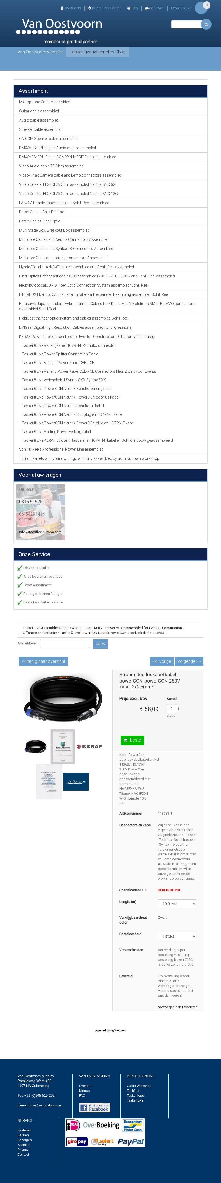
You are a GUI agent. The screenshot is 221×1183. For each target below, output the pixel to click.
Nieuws (84, 1091)
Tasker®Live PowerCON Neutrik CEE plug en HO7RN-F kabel (72, 414)
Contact (23, 1155)
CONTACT (156, 8)
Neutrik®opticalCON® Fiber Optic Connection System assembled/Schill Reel (83, 285)
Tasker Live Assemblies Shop (97, 51)
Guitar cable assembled (39, 111)
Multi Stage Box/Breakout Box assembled (54, 230)
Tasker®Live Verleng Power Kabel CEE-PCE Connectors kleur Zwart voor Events (89, 371)
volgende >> (189, 661)
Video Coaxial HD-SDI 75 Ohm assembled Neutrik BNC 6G (67, 184)
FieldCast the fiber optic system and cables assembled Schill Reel (74, 318)
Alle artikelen (27, 643)
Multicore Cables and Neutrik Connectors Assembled (63, 239)
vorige (165, 661)
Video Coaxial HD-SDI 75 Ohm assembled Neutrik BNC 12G (68, 193)
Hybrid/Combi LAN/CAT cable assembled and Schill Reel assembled (76, 267)
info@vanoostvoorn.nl (46, 1105)
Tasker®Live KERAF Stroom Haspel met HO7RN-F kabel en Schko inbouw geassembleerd (97, 440)
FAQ (135, 8)
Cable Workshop (139, 1086)
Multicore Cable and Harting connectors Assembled (62, 258)
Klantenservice (106, 8)
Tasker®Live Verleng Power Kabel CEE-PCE (58, 363)
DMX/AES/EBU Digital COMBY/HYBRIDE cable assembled (67, 157)
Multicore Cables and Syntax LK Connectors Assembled (66, 248)
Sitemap (24, 1145)
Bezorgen (25, 1140)
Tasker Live (135, 1100)
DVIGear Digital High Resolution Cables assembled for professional (75, 327)
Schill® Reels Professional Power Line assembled (61, 449)
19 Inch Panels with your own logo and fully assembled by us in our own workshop (89, 458)
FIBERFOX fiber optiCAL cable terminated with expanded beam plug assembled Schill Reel (93, 294)
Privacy (23, 1150)
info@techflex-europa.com (40, 532)
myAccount (181, 8)
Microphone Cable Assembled (44, 102)
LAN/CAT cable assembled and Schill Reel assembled (64, 203)
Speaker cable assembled (41, 129)
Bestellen (24, 1130)
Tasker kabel (136, 1096)
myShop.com (118, 1030)
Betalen (23, 1135)
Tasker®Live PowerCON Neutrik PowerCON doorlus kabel (70, 397)
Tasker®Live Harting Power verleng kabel (56, 432)
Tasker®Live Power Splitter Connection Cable (60, 354)
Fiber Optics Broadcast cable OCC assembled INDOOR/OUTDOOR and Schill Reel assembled (97, 276)
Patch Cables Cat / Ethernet (42, 212)
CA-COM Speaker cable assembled (48, 138)
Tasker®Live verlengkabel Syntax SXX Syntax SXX (64, 380)
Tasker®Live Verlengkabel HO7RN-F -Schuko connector (69, 345)
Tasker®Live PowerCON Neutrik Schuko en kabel (63, 406)
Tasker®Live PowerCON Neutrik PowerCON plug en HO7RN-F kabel (78, 423)
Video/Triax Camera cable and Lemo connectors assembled (70, 175)
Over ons (73, 8)
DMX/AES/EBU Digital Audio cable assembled (57, 148)
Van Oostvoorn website (40, 51)
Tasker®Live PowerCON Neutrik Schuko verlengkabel (66, 388)
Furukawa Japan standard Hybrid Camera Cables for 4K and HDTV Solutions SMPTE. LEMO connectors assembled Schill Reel (107, 306)
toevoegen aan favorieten (178, 1007)
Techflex (133, 1091)
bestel (136, 740)
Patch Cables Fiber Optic (39, 221)
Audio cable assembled (39, 120)
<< (43, 661)
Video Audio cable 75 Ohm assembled (51, 166)
